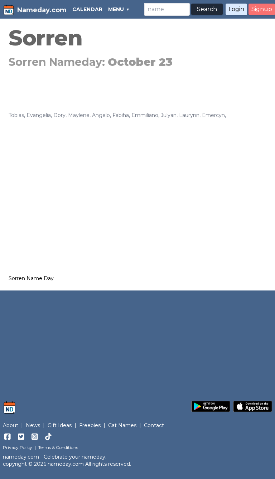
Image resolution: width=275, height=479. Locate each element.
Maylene (79, 115)
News (33, 425)
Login (236, 9)
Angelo (101, 115)
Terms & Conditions (58, 447)
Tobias (16, 115)
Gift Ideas (60, 425)
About (10, 425)
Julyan (169, 115)
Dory (59, 115)
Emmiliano (144, 115)
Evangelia (38, 115)
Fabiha (120, 115)
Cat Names (122, 425)
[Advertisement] (137, 172)
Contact (154, 425)
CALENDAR (87, 9)
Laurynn (189, 115)
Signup (261, 9)
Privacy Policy (17, 447)
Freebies (90, 425)
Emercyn (213, 115)
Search (207, 9)
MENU (116, 9)
